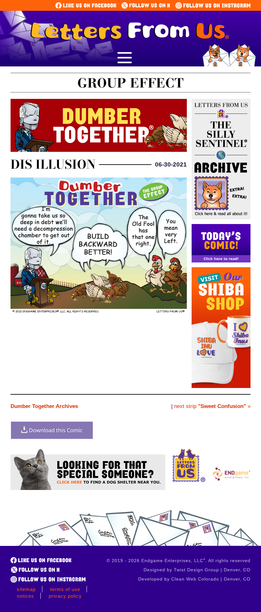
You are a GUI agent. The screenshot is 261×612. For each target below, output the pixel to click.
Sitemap (26, 589)
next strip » (212, 406)
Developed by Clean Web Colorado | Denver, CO (194, 579)
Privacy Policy (65, 596)
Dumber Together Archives (44, 406)
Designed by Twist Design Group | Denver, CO (197, 570)
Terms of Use (65, 589)
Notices (25, 596)
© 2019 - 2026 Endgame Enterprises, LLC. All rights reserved (178, 560)
